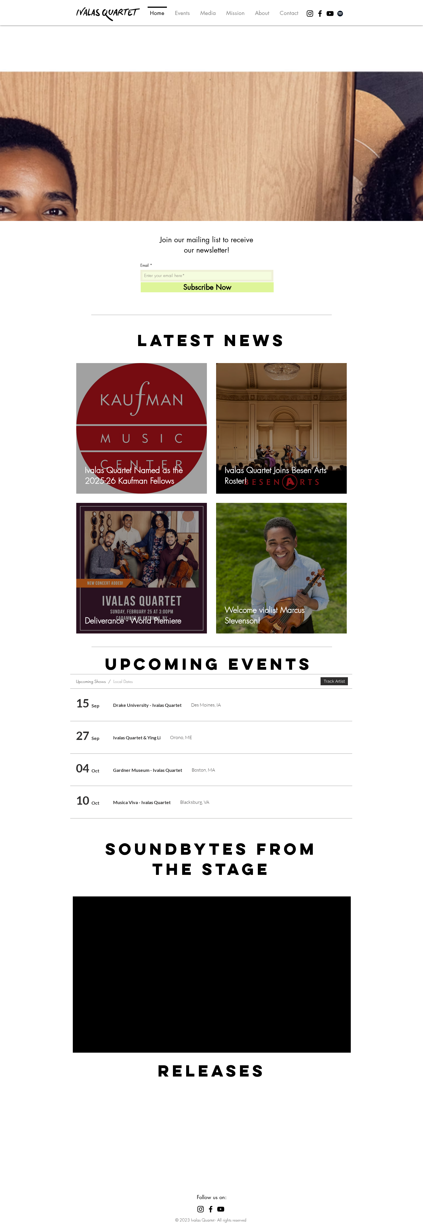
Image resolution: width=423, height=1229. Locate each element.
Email (144, 265)
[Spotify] (340, 13)
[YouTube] (330, 13)
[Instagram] (310, 13)
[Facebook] (320, 13)
